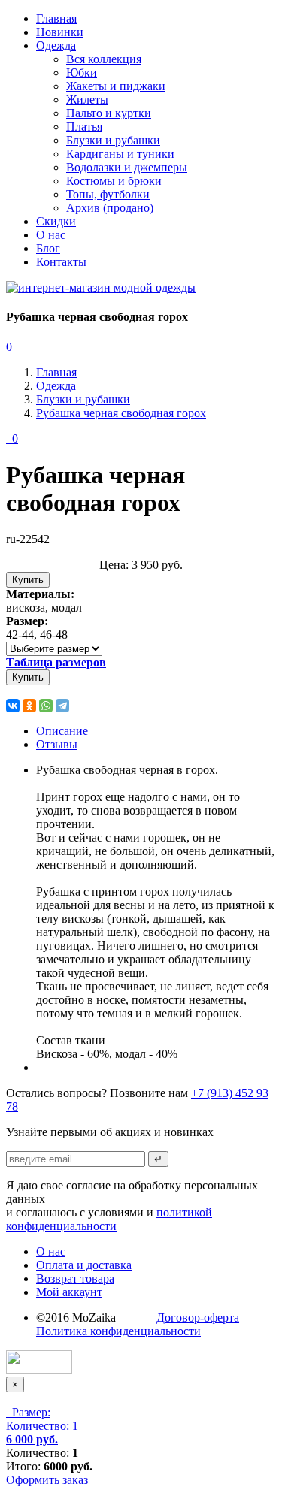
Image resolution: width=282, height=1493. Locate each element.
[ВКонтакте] (13, 705)
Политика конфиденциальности (118, 1331)
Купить (28, 579)
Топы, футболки (108, 194)
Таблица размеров (56, 662)
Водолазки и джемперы (126, 167)
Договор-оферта (197, 1317)
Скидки (56, 221)
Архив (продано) (109, 207)
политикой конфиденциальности (109, 1219)
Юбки (81, 72)
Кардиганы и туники (120, 153)
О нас (50, 234)
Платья (84, 126)
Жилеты (87, 99)
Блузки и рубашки (113, 140)
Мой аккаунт (69, 1292)
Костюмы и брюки (114, 180)
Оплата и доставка (84, 1265)
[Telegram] (62, 705)
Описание (62, 730)
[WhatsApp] (46, 705)
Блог (48, 248)
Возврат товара (75, 1278)
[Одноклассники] (29, 705)
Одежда (56, 45)
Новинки (59, 32)
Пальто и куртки (108, 113)
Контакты (61, 261)
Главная (56, 18)
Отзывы (56, 744)
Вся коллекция (103, 59)
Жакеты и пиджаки (115, 86)
